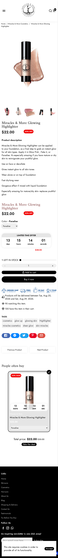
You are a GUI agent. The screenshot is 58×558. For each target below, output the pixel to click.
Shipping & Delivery (9, 504)
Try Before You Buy (8, 517)
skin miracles (42, 325)
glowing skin (31, 320)
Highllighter (45, 320)
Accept (49, 548)
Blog (3, 500)
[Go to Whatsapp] (12, 528)
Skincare (4, 483)
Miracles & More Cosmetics (18, 24)
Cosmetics (5, 487)
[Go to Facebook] (6, 335)
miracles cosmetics (11, 325)
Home (3, 24)
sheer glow (28, 325)
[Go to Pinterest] (33, 335)
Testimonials (6, 513)
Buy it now (29, 279)
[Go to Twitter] (24, 335)
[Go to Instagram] (7, 528)
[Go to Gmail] (41, 335)
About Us (4, 496)
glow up (18, 320)
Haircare (4, 491)
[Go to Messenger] (15, 335)
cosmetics (7, 320)
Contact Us (5, 509)
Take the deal (29, 444)
